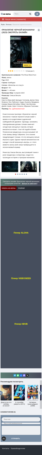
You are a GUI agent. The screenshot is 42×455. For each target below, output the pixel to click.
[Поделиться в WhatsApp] (18, 375)
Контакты (5, 448)
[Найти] (30, 14)
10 (25, 71)
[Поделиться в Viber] (24, 375)
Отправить (15, 438)
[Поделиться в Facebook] (21, 375)
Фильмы (8, 24)
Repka (3, 24)
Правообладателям (18, 448)
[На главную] (5, 14)
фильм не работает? (29, 183)
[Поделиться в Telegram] (14, 375)
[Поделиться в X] (27, 375)
